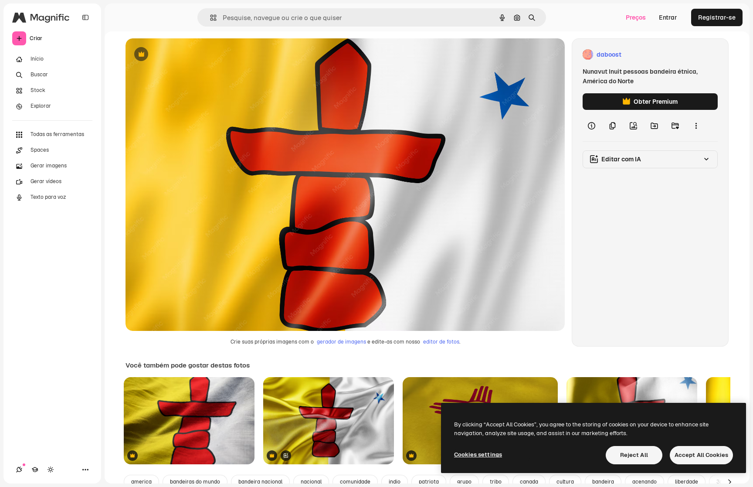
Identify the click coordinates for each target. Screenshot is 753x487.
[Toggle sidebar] (85, 17)
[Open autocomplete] (210, 17)
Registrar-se (717, 17)
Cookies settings (478, 454)
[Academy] (35, 470)
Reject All (634, 455)
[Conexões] (19, 470)
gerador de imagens (341, 341)
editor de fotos (441, 341)
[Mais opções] (696, 125)
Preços (636, 17)
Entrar (668, 17)
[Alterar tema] (51, 470)
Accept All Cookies (701, 455)
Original (181, 55)
